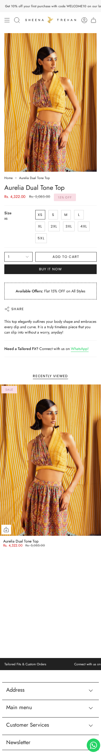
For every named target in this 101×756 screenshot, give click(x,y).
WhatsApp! (80, 348)
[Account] (84, 20)
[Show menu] (7, 20)
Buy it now (50, 269)
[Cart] (93, 20)
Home (8, 178)
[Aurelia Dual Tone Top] (50, 460)
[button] (17, 20)
